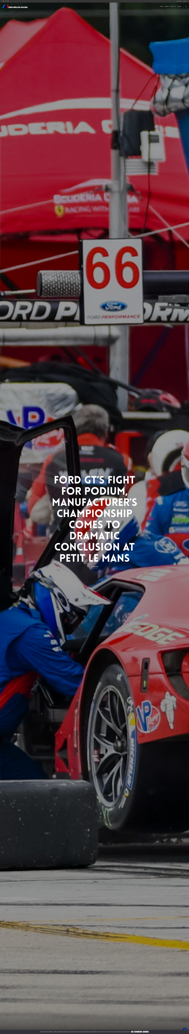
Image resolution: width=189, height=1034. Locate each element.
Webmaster (94, 566)
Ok (132, 1031)
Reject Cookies (138, 1031)
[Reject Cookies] (187, 1032)
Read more (145, 1031)
